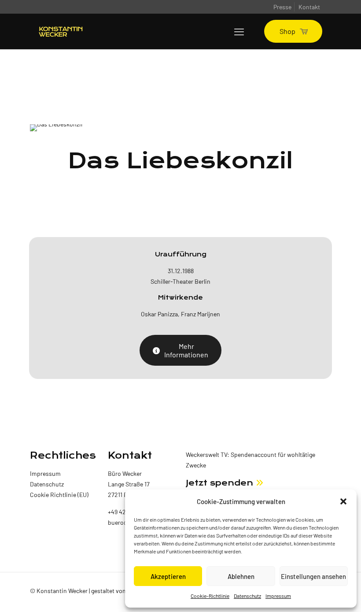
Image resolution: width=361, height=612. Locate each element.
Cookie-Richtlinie (210, 596)
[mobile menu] (239, 31)
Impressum (278, 596)
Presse (282, 7)
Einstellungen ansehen (313, 576)
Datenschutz (247, 596)
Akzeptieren (168, 576)
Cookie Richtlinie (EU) (59, 494)
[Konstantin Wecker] (61, 31)
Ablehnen (241, 576)
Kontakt (309, 7)
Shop (287, 31)
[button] (343, 501)
